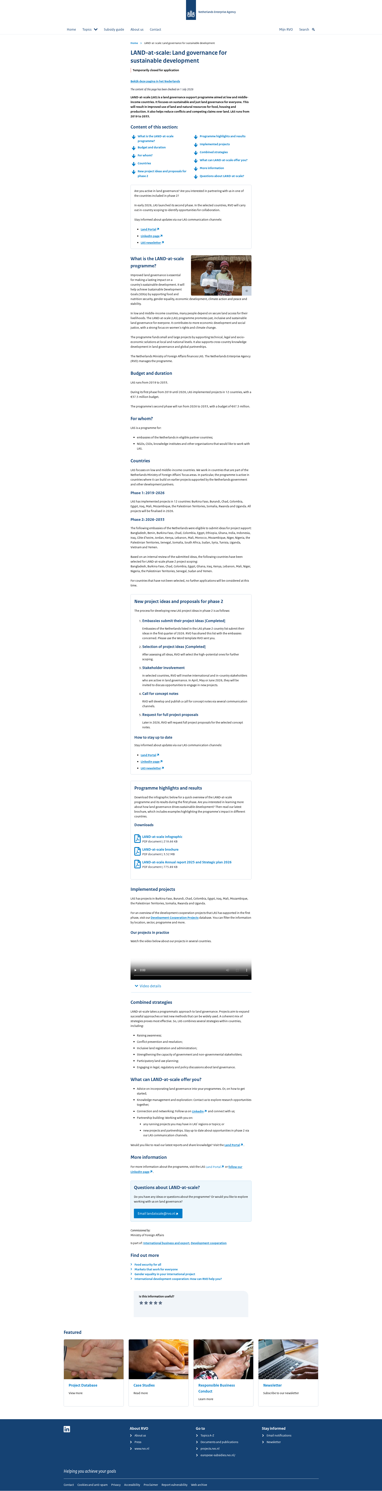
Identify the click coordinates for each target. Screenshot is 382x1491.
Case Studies (144, 1385)
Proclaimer (151, 1485)
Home (71, 29)
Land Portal (148, 229)
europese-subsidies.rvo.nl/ (218, 1455)
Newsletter (272, 1385)
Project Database (83, 1385)
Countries (144, 163)
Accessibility (132, 1485)
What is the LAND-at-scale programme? (155, 138)
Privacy (116, 1485)
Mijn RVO (286, 29)
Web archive (199, 1485)
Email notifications (279, 1435)
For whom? (145, 155)
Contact (155, 29)
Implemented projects (215, 144)
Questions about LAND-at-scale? (222, 176)
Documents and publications (219, 1442)
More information (212, 168)
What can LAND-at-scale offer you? (224, 160)
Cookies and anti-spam (92, 1485)
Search (304, 29)
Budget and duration (152, 147)
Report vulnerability (174, 1485)
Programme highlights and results (223, 136)
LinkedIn (198, 1111)
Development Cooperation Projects (175, 917)
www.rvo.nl (141, 1448)
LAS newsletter (151, 242)
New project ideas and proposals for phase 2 (162, 173)
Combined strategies (214, 152)
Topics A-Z (207, 1435)
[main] (191, 726)
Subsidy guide (114, 29)
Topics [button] (87, 29)
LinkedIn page (150, 236)
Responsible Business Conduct (216, 1388)
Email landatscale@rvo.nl (156, 1213)
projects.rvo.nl (210, 1448)
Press (137, 1442)
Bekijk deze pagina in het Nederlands (155, 81)
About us (137, 29)
